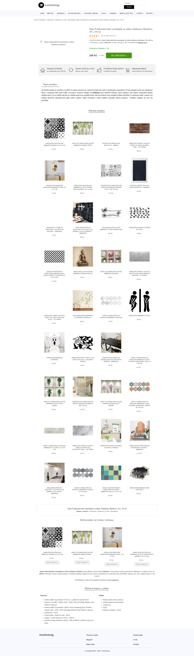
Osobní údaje (138, 635)
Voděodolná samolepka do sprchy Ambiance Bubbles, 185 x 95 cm (82, 403)
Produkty (42, 20)
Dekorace (60, 13)
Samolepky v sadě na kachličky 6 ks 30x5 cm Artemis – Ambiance (54, 229)
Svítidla (139, 13)
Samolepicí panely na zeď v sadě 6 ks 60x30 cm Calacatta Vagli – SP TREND (82, 447)
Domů (42, 13)
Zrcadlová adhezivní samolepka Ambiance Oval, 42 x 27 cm (54, 187)
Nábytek (50, 13)
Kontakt (136, 644)
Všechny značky (92, 635)
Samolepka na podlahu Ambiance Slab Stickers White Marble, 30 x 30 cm (82, 187)
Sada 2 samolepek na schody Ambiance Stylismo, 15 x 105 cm (54, 447)
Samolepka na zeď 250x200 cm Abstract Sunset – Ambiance (139, 447)
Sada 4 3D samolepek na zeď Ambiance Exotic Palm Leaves (54, 403)
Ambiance (107, 42)
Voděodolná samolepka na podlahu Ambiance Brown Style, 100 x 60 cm (111, 187)
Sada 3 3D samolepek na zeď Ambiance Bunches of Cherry (111, 403)
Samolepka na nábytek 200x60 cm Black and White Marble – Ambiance (111, 359)
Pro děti (149, 13)
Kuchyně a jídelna (91, 13)
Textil (103, 13)
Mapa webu (90, 644)
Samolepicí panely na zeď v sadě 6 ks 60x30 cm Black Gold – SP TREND (54, 317)
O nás (135, 640)
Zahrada (113, 13)
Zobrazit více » (142, 42)
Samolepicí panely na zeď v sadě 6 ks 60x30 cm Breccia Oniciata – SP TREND (139, 273)
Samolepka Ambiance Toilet (139, 315)
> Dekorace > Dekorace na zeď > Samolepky (60, 20)
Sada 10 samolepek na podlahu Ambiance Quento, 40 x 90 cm (82, 489)
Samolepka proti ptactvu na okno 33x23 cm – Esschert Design (83, 359)
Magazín (89, 640)
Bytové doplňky (74, 13)
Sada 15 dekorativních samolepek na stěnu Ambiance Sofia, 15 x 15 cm (111, 489)
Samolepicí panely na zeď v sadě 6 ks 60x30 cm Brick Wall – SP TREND (139, 145)
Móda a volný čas (126, 13)
